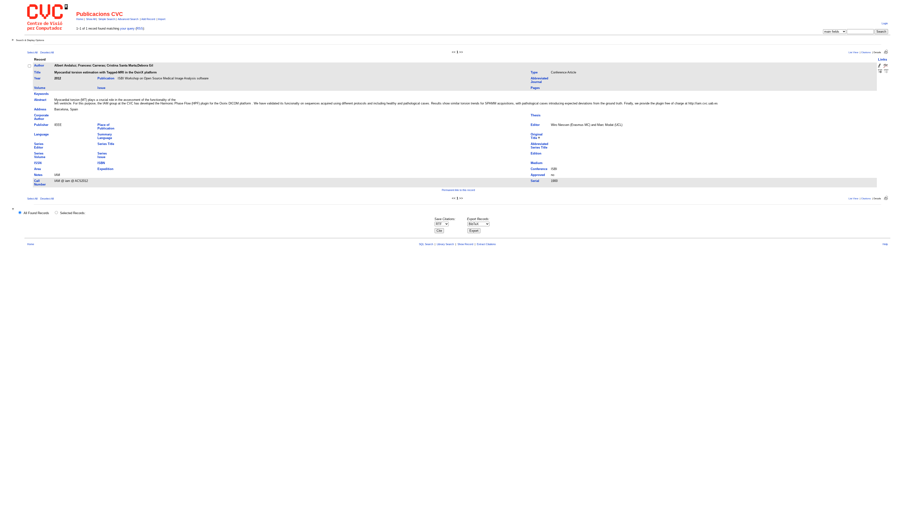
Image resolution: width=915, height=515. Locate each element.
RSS (140, 28)
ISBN (101, 163)
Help (885, 244)
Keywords (41, 94)
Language (41, 134)
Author (39, 65)
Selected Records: (73, 213)
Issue (101, 88)
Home (79, 19)
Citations (866, 52)
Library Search (445, 244)
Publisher (41, 125)
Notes (38, 175)
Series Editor (38, 145)
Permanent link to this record (458, 190)
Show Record (465, 244)
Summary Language (104, 136)
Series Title (105, 144)
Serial (535, 181)
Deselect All (47, 52)
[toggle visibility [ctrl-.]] (13, 209)
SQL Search (426, 244)
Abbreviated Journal (539, 80)
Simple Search (106, 19)
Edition (536, 153)
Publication (105, 78)
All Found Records (36, 213)
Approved (538, 175)
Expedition (105, 169)
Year (37, 78)
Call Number (40, 182)
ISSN (37, 163)
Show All (91, 19)
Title (37, 72)
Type (534, 72)
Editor (535, 125)
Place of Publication (105, 126)
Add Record (148, 19)
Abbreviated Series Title (539, 145)
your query (127, 28)
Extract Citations (486, 244)
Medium (537, 163)
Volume (39, 88)
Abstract (40, 100)
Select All (32, 52)
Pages (535, 88)
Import (161, 19)
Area (37, 169)
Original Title (537, 136)
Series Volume (39, 155)
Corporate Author (41, 117)
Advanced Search (128, 19)
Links (882, 59)
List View (853, 52)
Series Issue (102, 155)
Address (40, 109)
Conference (539, 169)
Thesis (535, 115)
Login (885, 23)
